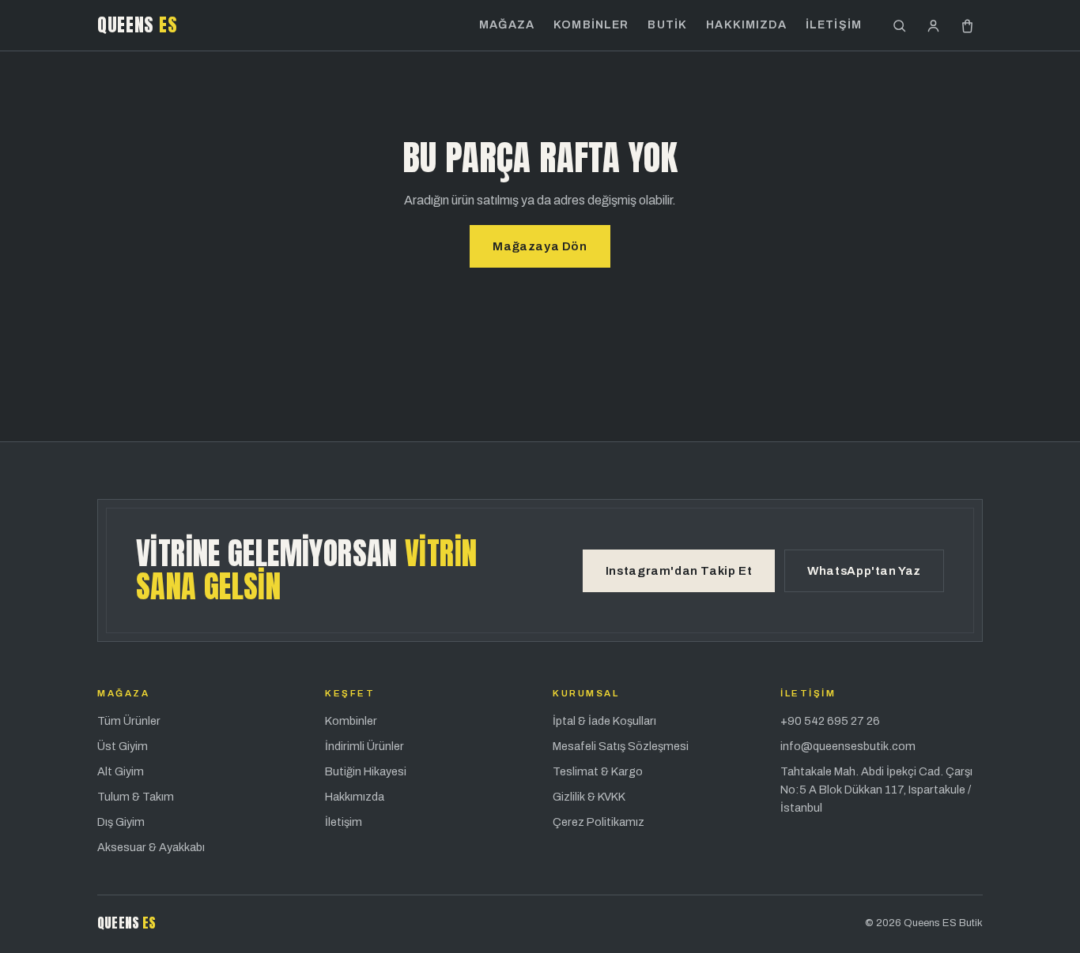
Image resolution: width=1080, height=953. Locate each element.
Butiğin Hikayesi (365, 771)
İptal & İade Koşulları (604, 721)
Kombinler (591, 24)
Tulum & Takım (135, 796)
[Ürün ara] (899, 25)
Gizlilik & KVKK (589, 796)
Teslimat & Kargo (598, 771)
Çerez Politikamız (598, 822)
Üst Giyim (122, 746)
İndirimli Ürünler (364, 746)
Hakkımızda (746, 24)
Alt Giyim (120, 771)
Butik (667, 24)
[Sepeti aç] (967, 25)
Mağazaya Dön (540, 246)
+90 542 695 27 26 (830, 721)
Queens (137, 25)
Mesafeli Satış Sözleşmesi (621, 746)
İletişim (834, 24)
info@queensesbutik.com (848, 746)
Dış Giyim (121, 822)
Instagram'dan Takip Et (679, 571)
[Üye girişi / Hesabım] (933, 25)
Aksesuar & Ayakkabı (151, 847)
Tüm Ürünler (128, 721)
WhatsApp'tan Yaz (864, 571)
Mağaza (506, 24)
